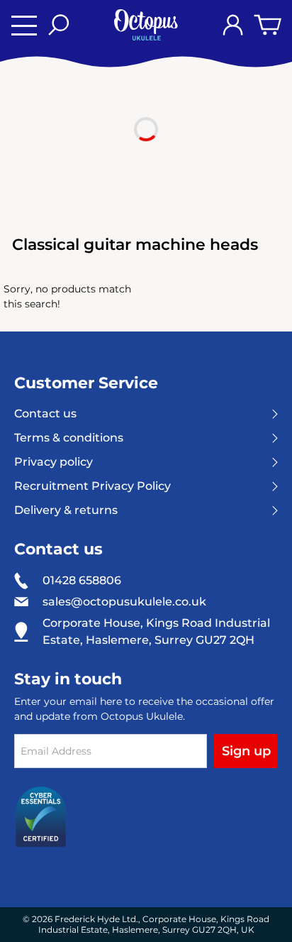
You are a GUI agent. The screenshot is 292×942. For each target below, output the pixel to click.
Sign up (246, 751)
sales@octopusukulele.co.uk (124, 602)
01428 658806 (82, 580)
